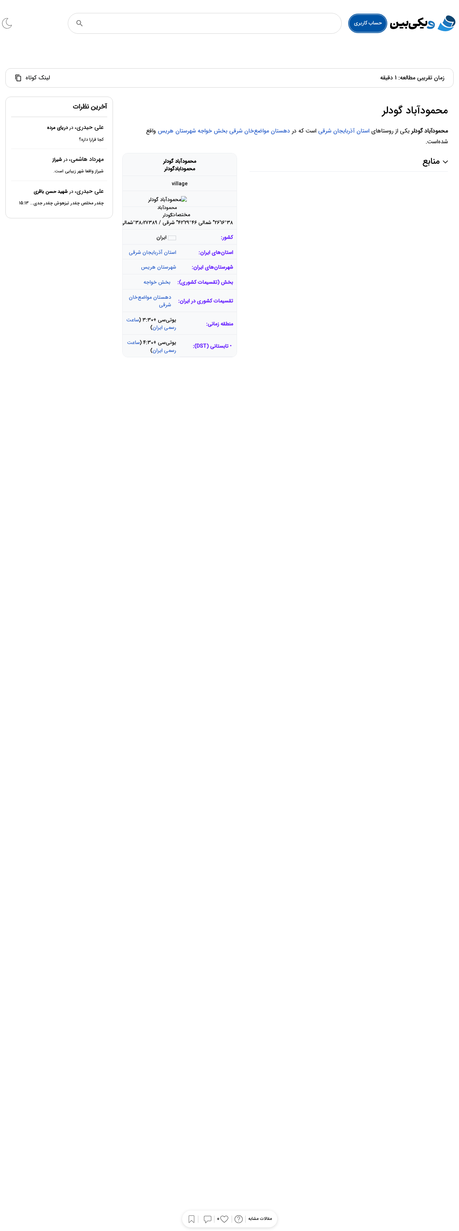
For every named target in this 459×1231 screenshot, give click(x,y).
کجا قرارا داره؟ (91, 139)
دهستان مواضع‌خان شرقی (259, 130)
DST (202, 346)
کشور (227, 237)
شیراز (57, 159)
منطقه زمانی (220, 324)
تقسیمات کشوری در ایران (206, 301)
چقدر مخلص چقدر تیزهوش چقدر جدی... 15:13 (61, 203)
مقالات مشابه (260, 1219)
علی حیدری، (89, 127)
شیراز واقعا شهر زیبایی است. (78, 171)
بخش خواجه (212, 130)
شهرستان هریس (177, 130)
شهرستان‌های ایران (213, 267)
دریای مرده (57, 128)
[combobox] (214, 23)
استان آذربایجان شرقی (343, 130)
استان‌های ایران (216, 252)
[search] (79, 23)
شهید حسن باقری (51, 191)
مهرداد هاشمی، (86, 159)
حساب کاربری (368, 23)
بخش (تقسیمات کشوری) (206, 282)
